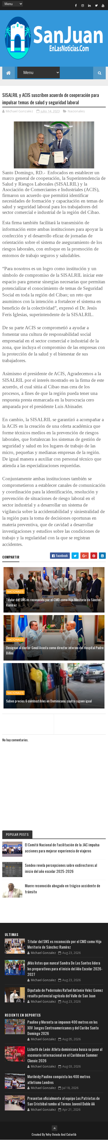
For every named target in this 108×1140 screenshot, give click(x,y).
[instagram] (82, 5)
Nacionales (76, 111)
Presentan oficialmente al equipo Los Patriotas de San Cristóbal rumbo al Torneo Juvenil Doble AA (63, 1101)
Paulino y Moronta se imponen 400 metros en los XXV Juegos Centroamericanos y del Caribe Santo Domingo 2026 (63, 1027)
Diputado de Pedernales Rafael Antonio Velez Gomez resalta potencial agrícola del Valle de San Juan (65, 993)
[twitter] (96, 5)
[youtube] (103, 5)
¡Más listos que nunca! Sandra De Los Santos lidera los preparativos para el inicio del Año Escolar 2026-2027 (64, 968)
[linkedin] (89, 5)
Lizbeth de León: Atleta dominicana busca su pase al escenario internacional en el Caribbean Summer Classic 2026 (64, 1054)
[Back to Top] (54, 1128)
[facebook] (76, 5)
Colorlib (71, 1134)
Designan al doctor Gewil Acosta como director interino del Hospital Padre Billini (54, 650)
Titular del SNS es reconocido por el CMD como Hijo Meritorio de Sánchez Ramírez (54, 602)
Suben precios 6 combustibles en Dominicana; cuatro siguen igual (49, 700)
